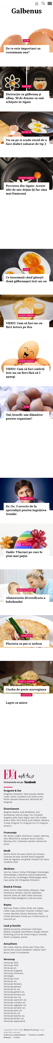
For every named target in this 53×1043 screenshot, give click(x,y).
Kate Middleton (27, 812)
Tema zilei (39, 947)
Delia (13, 820)
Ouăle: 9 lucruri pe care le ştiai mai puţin (24, 554)
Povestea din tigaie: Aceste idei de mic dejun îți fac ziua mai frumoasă (26, 189)
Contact (17, 1037)
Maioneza (32, 913)
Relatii (40, 794)
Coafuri (36, 835)
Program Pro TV (31, 823)
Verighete (25, 859)
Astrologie (9, 975)
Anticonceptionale (37, 874)
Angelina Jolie (10, 817)
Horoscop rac (10, 981)
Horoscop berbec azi (14, 1018)
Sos (34, 908)
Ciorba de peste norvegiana (26, 689)
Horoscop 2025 (11, 965)
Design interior (41, 931)
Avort (44, 877)
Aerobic (19, 892)
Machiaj (45, 835)
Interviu (18, 947)
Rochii (11, 835)
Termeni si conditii (36, 1035)
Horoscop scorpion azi (14, 1002)
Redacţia (7, 1037)
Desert (23, 913)
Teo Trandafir (36, 814)
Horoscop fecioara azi (14, 994)
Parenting (8, 934)
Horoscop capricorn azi (15, 999)
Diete (6, 890)
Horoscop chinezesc (13, 973)
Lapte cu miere (16, 703)
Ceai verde (9, 880)
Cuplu (7, 796)
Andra (7, 820)
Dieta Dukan (24, 890)
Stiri (26, 40)
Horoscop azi (10, 967)
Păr (5, 835)
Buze (32, 838)
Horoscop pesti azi (13, 1010)
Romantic (18, 794)
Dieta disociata (34, 895)
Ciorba (22, 908)
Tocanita (30, 910)
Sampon (25, 838)
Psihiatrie (34, 880)
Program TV (17, 823)
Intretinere (9, 892)
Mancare (8, 908)
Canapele (16, 931)
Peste (29, 908)
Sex (29, 796)
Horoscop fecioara (12, 983)
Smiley (43, 817)
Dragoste (8, 794)
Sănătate (9, 868)
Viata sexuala (30, 794)
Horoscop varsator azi (14, 1007)
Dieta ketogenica (19, 898)
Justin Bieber (34, 820)
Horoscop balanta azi (14, 1015)
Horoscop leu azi (12, 1013)
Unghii (18, 835)
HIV (16, 880)
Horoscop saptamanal (14, 1021)
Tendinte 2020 (11, 862)
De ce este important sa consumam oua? (23, 50)
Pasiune (26, 86)
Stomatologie (10, 874)
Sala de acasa (35, 898)
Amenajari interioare (31, 929)
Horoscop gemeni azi (14, 991)
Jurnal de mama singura (26, 934)
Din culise (8, 947)
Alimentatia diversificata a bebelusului (25, 600)
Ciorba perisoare (12, 916)
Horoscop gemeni (12, 986)
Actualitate (10, 943)
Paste (16, 908)
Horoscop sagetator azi (15, 1005)
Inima (22, 872)
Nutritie (26, 132)
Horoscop (9, 959)
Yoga (42, 890)
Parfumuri (27, 835)
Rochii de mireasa (35, 854)
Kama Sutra (37, 796)
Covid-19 (14, 952)
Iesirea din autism (12, 949)
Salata (40, 908)
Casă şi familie (12, 925)
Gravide (43, 934)
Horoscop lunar (11, 978)
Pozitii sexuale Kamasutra (16, 799)
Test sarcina (10, 877)
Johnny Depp (22, 814)
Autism (24, 937)
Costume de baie (12, 856)
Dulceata (20, 910)
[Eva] (9, 3)
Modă (7, 850)
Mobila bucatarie (12, 929)
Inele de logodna (12, 859)
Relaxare (34, 890)
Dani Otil (34, 817)
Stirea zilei (28, 947)
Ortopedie (24, 880)
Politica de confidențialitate (15, 1035)
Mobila (7, 931)
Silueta (7, 898)
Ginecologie (43, 872)
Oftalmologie (35, 877)
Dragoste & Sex (12, 790)
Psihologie (31, 872)
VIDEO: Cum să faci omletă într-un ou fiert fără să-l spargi (25, 373)
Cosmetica (26, 498)
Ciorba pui (26, 916)
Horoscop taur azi (12, 997)
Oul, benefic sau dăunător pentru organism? (24, 416)
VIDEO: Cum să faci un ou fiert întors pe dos (24, 325)
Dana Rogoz (24, 817)
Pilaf (40, 913)
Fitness (13, 890)
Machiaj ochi (10, 841)
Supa (12, 910)
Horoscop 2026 (11, 962)
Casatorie (21, 796)
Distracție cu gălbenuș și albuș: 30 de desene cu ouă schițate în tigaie (25, 98)
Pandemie (24, 952)
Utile (26, 269)
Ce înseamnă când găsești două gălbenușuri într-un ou (26, 279)
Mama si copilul (26, 590)
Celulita (39, 838)
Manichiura (14, 838)
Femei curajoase (12, 937)
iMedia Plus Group (31, 1030)
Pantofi (24, 856)
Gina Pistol (21, 820)
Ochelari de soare (40, 859)
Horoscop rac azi (12, 989)
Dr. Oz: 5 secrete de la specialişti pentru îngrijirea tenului (26, 510)
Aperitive (26, 636)
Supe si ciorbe (26, 681)
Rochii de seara (18, 854)
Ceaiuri (15, 872)
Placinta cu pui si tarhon (24, 644)
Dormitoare (27, 931)
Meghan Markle (11, 812)
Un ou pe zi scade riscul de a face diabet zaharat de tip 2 (26, 142)
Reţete (7, 904)
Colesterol (22, 874)
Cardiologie (22, 877)
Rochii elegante (36, 856)
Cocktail (26, 695)
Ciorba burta (38, 916)
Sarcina (7, 872)
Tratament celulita (26, 841)
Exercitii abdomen (32, 892)
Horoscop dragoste (13, 970)
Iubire (13, 796)
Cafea (6, 910)
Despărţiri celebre (31, 949)
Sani (6, 838)
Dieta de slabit (19, 895)
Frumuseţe (10, 832)
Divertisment (26, 178)
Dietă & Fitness (12, 886)
